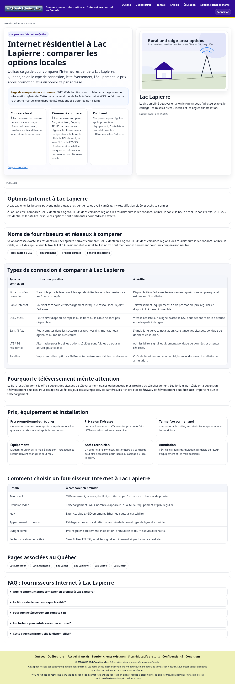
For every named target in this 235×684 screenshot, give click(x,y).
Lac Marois (101, 565)
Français (160, 4)
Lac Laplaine (81, 565)
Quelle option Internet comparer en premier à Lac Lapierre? (54, 592)
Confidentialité (172, 656)
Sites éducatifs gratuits (144, 656)
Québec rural (143, 4)
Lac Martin (120, 565)
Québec (126, 4)
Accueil (7, 23)
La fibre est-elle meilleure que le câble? (39, 602)
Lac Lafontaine (41, 565)
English (174, 4)
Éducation (190, 4)
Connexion (223, 12)
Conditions (192, 656)
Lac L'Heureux (18, 565)
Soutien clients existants (214, 4)
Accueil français (78, 656)
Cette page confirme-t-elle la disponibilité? (42, 633)
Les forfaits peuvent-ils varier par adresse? (42, 623)
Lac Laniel (62, 565)
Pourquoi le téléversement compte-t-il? (39, 613)
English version (18, 167)
